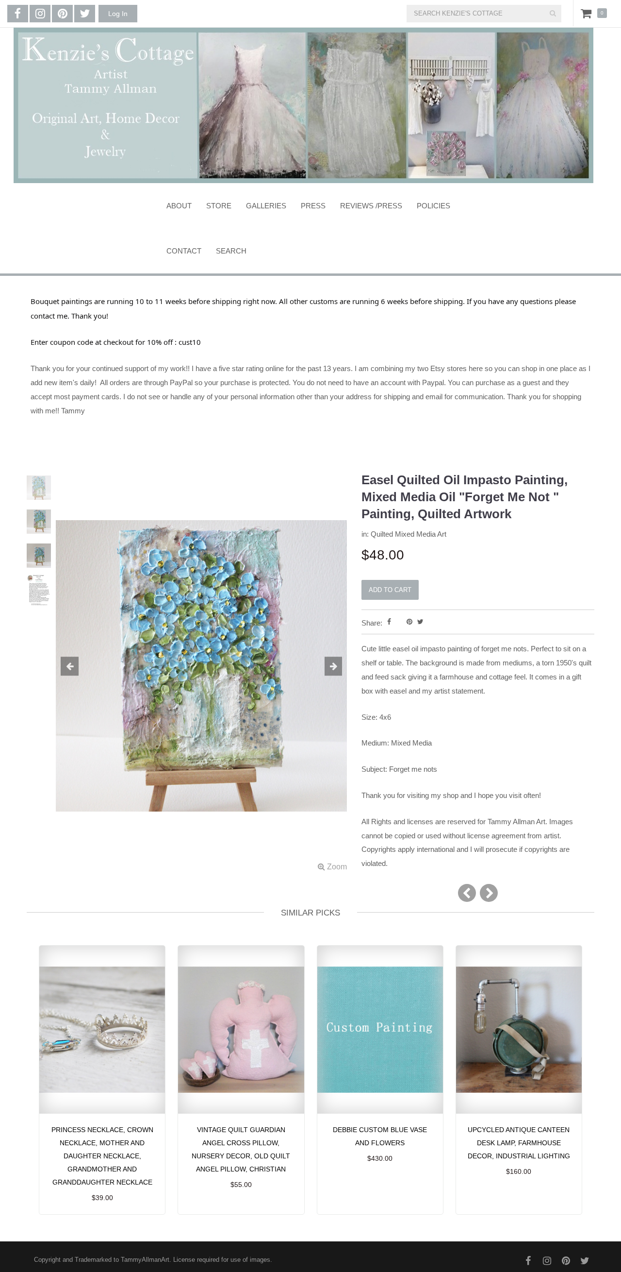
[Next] (489, 893)
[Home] (303, 105)
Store (218, 206)
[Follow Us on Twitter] (84, 13)
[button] (77, 667)
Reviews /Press (371, 206)
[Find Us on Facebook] (17, 13)
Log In (118, 13)
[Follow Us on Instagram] (40, 13)
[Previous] (467, 893)
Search (231, 251)
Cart (588, 13)
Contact (183, 251)
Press (313, 206)
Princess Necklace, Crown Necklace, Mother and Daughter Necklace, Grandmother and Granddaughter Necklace (102, 1156)
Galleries (266, 206)
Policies (433, 206)
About (179, 206)
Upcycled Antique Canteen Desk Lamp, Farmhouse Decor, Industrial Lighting (519, 1143)
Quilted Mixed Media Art (408, 534)
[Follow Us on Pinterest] (62, 13)
